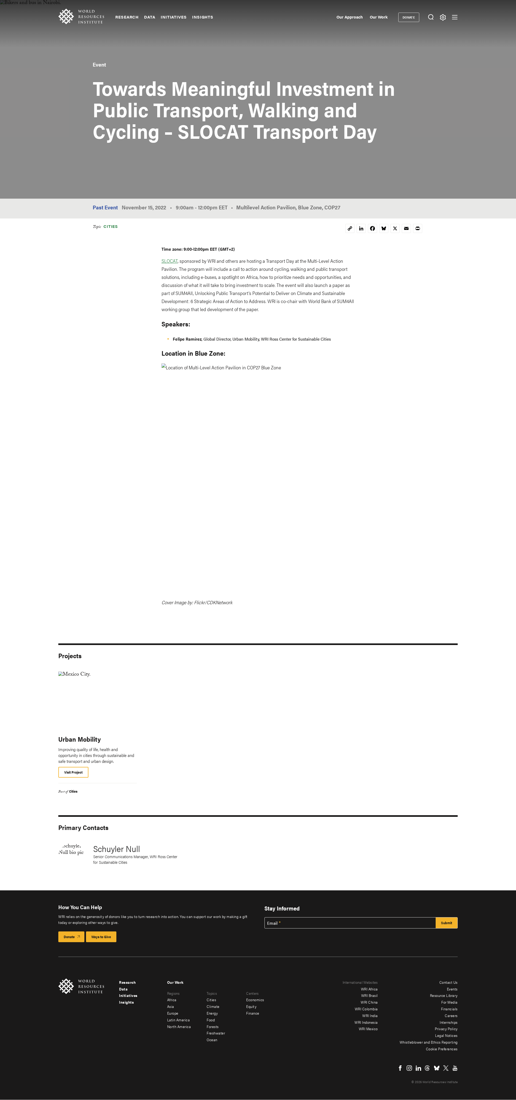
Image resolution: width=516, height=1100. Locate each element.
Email (272, 923)
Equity (251, 1006)
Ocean (212, 1039)
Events (452, 989)
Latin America (178, 1019)
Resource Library (444, 995)
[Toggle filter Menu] (442, 17)
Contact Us (448, 982)
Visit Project (73, 772)
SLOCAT (170, 260)
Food (211, 1019)
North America (179, 1026)
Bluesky (436, 1068)
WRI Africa (369, 989)
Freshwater (216, 1033)
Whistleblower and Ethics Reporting (429, 1042)
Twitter (446, 1068)
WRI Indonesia (366, 1022)
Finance (252, 1013)
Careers (451, 1015)
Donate (409, 17)
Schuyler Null (116, 848)
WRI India (370, 1015)
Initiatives (174, 16)
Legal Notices (446, 1035)
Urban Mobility (79, 739)
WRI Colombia (366, 1008)
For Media (449, 1002)
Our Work (379, 17)
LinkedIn (418, 1068)
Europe (172, 1013)
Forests (213, 1026)
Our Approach (349, 17)
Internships (449, 1022)
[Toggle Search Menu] (430, 17)
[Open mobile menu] (455, 17)
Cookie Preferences (442, 1048)
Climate (213, 1006)
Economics (255, 999)
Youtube (455, 1068)
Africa (172, 999)
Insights (202, 16)
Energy (212, 1013)
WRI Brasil (369, 995)
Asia (170, 1006)
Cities (110, 226)
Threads (427, 1068)
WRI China (369, 1002)
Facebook (400, 1068)
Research (127, 16)
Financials (449, 1008)
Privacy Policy (446, 1028)
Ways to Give (101, 936)
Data (149, 16)
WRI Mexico (368, 1028)
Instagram (409, 1068)
